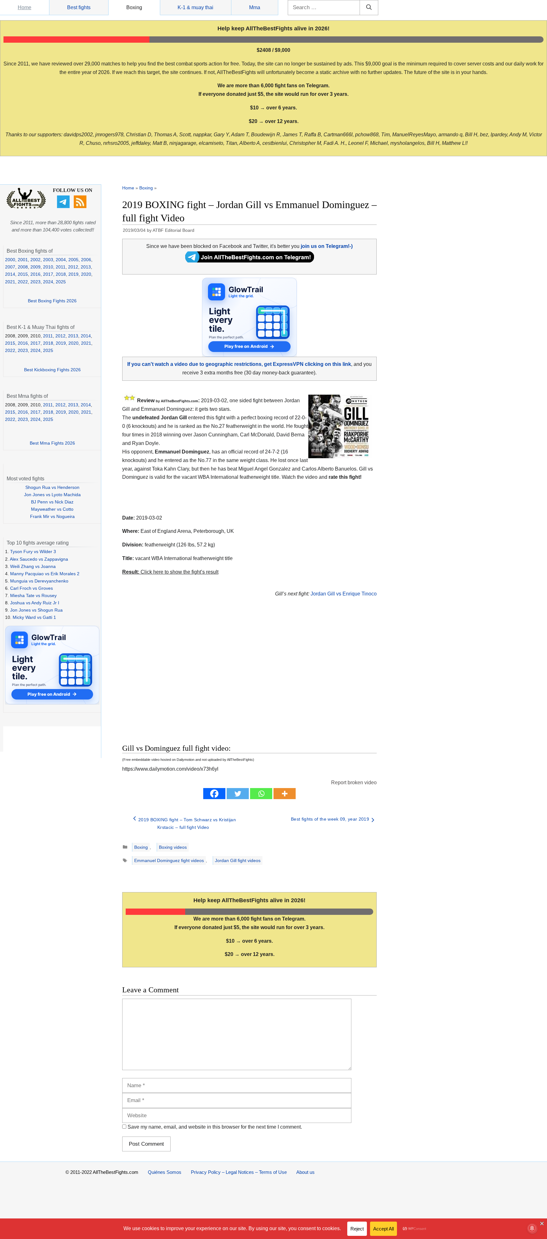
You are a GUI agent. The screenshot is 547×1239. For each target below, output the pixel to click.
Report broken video (354, 782)
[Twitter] (238, 793)
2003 (48, 259)
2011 (61, 266)
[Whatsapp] (261, 793)
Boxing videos (173, 847)
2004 (61, 259)
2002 (35, 259)
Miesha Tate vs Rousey (33, 595)
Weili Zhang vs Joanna (33, 566)
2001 (23, 259)
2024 (48, 281)
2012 (73, 266)
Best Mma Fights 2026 (52, 443)
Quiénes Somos (164, 1172)
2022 (23, 281)
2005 (73, 259)
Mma (254, 7)
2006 (86, 259)
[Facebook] (214, 793)
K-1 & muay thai (195, 7)
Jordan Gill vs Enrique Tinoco (344, 593)
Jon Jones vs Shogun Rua (36, 610)
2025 (61, 281)
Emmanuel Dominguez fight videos (169, 860)
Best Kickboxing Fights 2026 (52, 369)
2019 (73, 274)
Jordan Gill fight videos (238, 860)
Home (24, 7)
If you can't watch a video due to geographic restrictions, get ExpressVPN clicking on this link (239, 364)
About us (305, 1172)
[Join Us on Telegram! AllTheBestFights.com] (249, 261)
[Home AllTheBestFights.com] (26, 207)
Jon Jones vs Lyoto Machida (52, 494)
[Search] (369, 7)
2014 (10, 274)
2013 (86, 266)
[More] (285, 793)
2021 (10, 281)
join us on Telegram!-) (327, 246)
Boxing (134, 7)
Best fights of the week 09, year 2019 (330, 819)
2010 (48, 266)
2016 (35, 274)
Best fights (79, 7)
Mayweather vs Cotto (52, 509)
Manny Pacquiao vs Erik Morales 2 (44, 573)
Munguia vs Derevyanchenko (39, 580)
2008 (23, 266)
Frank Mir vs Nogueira (52, 516)
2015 (23, 274)
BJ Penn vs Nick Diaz (52, 501)
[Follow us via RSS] (81, 206)
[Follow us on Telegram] (64, 206)
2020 (86, 274)
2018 (61, 274)
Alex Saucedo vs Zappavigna (39, 559)
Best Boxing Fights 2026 (52, 300)
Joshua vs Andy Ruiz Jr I (34, 602)
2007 (10, 266)
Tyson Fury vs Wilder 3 (33, 551)
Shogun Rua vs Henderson (52, 487)
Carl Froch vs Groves (31, 588)
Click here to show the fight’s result (170, 572)
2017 (48, 274)
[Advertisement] (204, 678)
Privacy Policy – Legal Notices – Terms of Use (239, 1172)
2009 (35, 266)
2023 (35, 281)
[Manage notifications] (532, 1228)
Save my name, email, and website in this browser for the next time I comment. (215, 1127)
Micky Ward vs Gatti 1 (34, 617)
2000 (10, 259)
